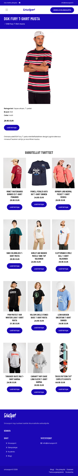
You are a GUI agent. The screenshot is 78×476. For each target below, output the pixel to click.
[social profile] (19, 3)
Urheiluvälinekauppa (62, 10)
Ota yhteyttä (60, 469)
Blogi (10, 456)
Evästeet (70, 469)
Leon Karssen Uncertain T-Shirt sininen (63, 317)
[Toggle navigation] (6, 10)
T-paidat (28, 108)
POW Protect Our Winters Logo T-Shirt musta (15, 317)
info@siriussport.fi (67, 3)
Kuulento (11, 452)
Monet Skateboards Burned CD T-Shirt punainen (15, 194)
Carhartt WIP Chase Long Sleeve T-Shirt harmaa (39, 379)
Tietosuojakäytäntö (56, 472)
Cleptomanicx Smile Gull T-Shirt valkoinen (63, 256)
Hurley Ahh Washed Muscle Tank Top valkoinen (39, 256)
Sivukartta (69, 472)
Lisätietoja (11, 128)
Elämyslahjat (12, 447)
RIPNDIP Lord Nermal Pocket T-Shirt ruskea (63, 194)
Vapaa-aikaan (19, 108)
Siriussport (12, 443)
